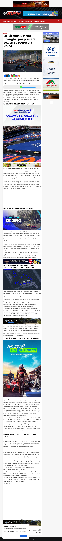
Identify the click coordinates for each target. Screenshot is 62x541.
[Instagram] (16, 76)
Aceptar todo (23, 535)
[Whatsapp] (14, 76)
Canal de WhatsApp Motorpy (29, 87)
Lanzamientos (28, 21)
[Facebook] (5, 76)
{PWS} (34, 539)
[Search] (58, 21)
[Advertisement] (22, 198)
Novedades (21, 21)
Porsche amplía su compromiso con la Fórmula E (32, 531)
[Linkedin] (9, 76)
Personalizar (7, 535)
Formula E (5, 33)
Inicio (4, 21)
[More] (19, 76)
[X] (7, 76)
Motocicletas (36, 21)
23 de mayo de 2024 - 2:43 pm (9, 48)
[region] (15, 531)
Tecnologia (42, 21)
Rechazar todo (15, 535)
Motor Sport (13, 21)
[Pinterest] (12, 76)
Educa (8, 21)
